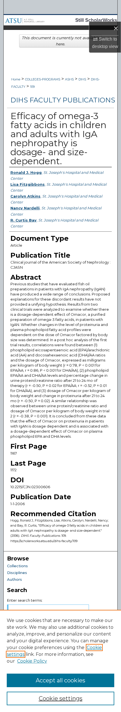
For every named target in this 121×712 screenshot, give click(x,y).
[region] (60, 661)
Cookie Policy (32, 661)
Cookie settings (60, 698)
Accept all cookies (60, 680)
